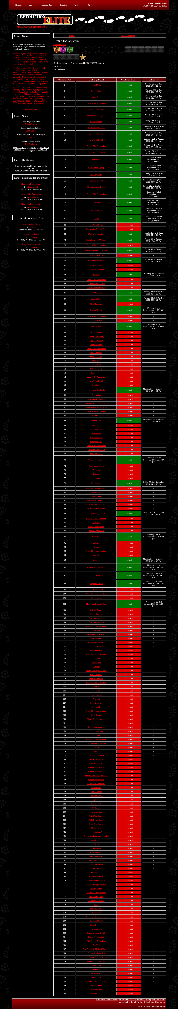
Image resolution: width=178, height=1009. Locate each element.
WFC (96, 905)
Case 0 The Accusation (96, 103)
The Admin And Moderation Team (134, 1000)
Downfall (96, 747)
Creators (63, 5)
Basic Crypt (96, 97)
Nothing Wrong (96, 889)
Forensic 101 (96, 929)
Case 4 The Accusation (96, 280)
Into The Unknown (96, 860)
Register (18, 5)
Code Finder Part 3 (96, 780)
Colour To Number (96, 134)
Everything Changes (96, 284)
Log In (31, 5)
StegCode (96, 361)
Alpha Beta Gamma (96, 642)
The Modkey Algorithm (96, 500)
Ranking (77, 5)
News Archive (31, 109)
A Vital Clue (96, 85)
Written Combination (96, 128)
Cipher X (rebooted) (96, 937)
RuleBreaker (96, 788)
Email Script (96, 483)
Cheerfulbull (32, 186)
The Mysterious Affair (96, 880)
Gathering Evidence (96, 901)
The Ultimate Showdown (96, 743)
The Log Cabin (96, 175)
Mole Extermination (96, 234)
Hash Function (96, 650)
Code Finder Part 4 (96, 820)
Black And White (96, 921)
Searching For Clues (96, 152)
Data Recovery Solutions (96, 504)
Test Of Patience (96, 255)
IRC (88, 5)
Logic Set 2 (96, 868)
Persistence (96, 913)
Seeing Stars (96, 299)
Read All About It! (96, 876)
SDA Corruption (96, 864)
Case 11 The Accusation (96, 488)
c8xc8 (96, 844)
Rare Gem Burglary (96, 168)
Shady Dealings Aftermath (96, 240)
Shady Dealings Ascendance (96, 403)
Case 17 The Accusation (96, 683)
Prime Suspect (96, 122)
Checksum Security (96, 460)
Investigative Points (96, 399)
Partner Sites (143, 1002)
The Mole (96, 202)
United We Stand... (96, 816)
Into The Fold (96, 985)
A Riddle (96, 667)
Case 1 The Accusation (96, 146)
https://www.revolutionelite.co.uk (32, 27)
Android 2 (96, 707)
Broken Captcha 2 (96, 618)
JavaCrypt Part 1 (96, 140)
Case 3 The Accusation (96, 245)
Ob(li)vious (96, 848)
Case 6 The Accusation (96, 349)
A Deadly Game (96, 909)
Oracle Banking (96, 973)
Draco (96, 547)
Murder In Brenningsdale (96, 981)
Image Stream (96, 429)
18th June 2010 (96, 181)
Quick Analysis (96, 357)
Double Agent (96, 320)
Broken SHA (96, 804)
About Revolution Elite (106, 1000)
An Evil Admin (96, 210)
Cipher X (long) (96, 345)
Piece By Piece (96, 925)
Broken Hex (96, 420)
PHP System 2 (96, 675)
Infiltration (96, 537)
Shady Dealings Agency (96, 115)
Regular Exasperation (96, 567)
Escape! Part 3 (96, 442)
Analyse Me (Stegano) (96, 508)
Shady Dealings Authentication (96, 836)
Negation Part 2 (96, 584)
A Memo (96, 470)
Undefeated (96, 492)
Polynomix (32, 237)
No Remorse (96, 415)
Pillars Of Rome (96, 796)
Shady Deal (96, 159)
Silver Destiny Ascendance (96, 407)
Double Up (96, 687)
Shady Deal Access (96, 269)
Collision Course (96, 610)
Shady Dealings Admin (96, 719)
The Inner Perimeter (96, 260)
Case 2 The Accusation (96, 194)
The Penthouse (96, 454)
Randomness (96, 812)
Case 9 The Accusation (96, 446)
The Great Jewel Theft (96, 187)
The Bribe (96, 735)
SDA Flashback (96, 304)
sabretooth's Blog (127, 1002)
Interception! (96, 434)
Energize (96, 630)
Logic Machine (96, 856)
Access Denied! (96, 575)
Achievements (59, 44)
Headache (96, 555)
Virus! (96, 219)
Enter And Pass (96, 265)
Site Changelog (158, 1002)
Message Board (47, 5)
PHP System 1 (96, 369)
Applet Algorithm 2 (96, 531)
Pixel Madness (96, 852)
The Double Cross (96, 646)
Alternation (96, 395)
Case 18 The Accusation (96, 711)
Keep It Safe (96, 91)
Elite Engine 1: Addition (96, 941)
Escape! (96, 275)
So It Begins (96, 715)
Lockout (96, 723)
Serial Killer (96, 663)
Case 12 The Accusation (96, 519)
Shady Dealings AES (96, 953)
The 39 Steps (96, 792)
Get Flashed (96, 638)
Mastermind (96, 828)
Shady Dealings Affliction (96, 604)
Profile (72, 36)
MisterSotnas (31, 124)
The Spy (96, 658)
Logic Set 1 (96, 800)
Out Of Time (96, 326)
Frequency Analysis (96, 727)
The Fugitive (96, 977)
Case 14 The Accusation (96, 594)
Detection (96, 969)
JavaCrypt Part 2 (96, 225)
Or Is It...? (96, 523)
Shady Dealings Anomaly (96, 671)
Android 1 (96, 691)
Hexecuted (96, 965)
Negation (96, 560)
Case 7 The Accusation (96, 377)
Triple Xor (96, 543)
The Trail (96, 945)
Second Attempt (96, 731)
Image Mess (96, 373)
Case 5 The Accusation (96, 316)
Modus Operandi (96, 679)
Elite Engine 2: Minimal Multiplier (96, 949)
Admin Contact (158, 1000)
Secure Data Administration (96, 776)
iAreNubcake (32, 196)
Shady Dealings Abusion (96, 884)
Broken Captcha (96, 614)
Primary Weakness (96, 759)
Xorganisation (96, 598)
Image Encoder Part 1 (96, 933)
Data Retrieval (96, 353)
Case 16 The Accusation (96, 654)
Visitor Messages (128, 36)
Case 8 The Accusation (96, 411)
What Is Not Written (96, 527)
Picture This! (96, 872)
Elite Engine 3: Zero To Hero (96, 957)
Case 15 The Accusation (96, 626)
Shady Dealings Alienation (96, 634)
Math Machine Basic (96, 390)
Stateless (96, 474)
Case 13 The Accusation (96, 551)
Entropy (96, 751)
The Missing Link (96, 590)
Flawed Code (96, 989)
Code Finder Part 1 (96, 767)
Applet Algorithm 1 (96, 466)
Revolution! (96, 365)
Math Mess (96, 496)
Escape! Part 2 (96, 310)
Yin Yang (96, 478)
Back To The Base (96, 755)
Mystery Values (96, 438)
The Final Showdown (96, 450)
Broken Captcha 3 (96, 622)
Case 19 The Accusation (96, 739)
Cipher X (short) (96, 341)
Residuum (96, 385)
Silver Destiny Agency (96, 288)
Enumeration (96, 993)
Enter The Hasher (96, 824)
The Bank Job (96, 425)
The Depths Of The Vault (96, 229)
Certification (96, 840)
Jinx (31, 137)
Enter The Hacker (96, 763)
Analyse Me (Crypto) (96, 513)
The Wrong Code (96, 897)
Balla (32, 227)
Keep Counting (96, 703)
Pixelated (96, 699)
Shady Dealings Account (96, 917)
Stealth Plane (96, 332)
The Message (96, 293)
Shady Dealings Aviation (96, 893)
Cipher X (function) (96, 337)
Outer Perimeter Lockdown (96, 250)
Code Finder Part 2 (96, 771)
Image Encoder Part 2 (96, 961)
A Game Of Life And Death (96, 109)
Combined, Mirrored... (96, 784)
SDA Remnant (96, 808)
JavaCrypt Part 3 (96, 381)
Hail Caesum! (96, 832)
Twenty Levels (96, 695)
